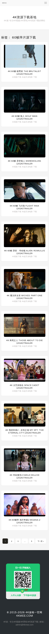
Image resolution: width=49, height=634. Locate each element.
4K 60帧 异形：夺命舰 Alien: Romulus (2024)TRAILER (24, 252)
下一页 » (41, 541)
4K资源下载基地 (24, 17)
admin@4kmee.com (24, 624)
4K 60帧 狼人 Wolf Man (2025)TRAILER (24, 117)
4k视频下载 (16, 77)
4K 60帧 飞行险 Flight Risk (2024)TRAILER (24, 207)
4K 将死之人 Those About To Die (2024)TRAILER (24, 341)
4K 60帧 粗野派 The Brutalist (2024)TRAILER (24, 72)
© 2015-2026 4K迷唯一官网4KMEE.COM (24, 614)
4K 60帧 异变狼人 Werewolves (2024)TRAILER (24, 162)
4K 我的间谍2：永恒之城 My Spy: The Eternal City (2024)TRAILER (24, 431)
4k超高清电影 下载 (29, 77)
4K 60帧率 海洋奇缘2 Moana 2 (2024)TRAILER (24, 521)
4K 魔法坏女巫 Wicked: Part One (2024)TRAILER (24, 297)
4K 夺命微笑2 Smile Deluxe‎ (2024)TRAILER (24, 476)
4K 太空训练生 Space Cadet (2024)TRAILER (24, 386)
